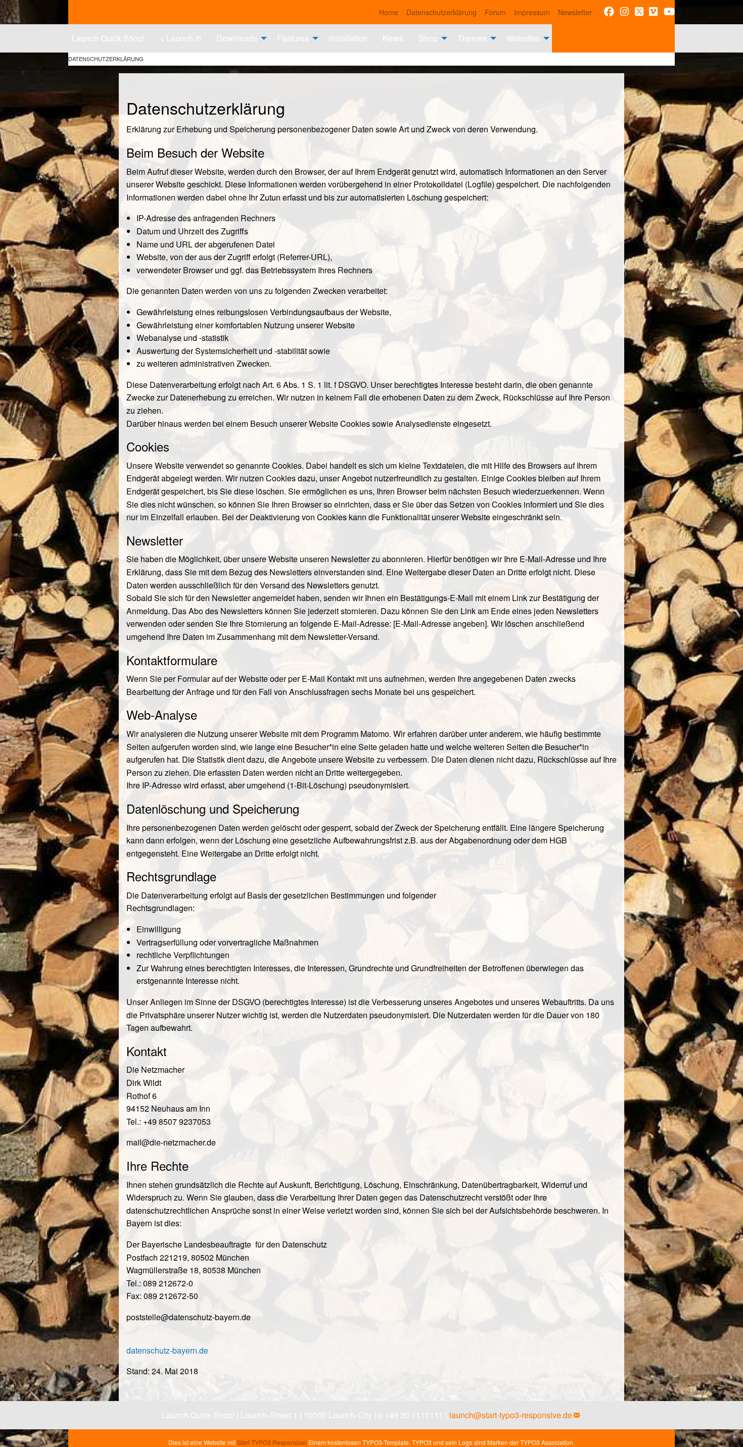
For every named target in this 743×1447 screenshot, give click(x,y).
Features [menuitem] (293, 38)
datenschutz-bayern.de (167, 1350)
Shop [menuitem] (428, 38)
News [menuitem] (393, 38)
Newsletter (575, 12)
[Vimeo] (653, 12)
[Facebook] (609, 12)
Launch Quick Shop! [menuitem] (108, 38)
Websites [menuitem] (523, 38)
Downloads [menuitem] (236, 38)
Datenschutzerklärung (441, 12)
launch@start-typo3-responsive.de (510, 1415)
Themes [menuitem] (472, 38)
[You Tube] (669, 12)
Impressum (532, 12)
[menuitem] (388, 12)
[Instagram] (624, 12)
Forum (495, 12)
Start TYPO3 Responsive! (272, 1442)
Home (388, 12)
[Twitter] (639, 12)
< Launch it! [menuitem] (180, 38)
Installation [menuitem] (348, 38)
